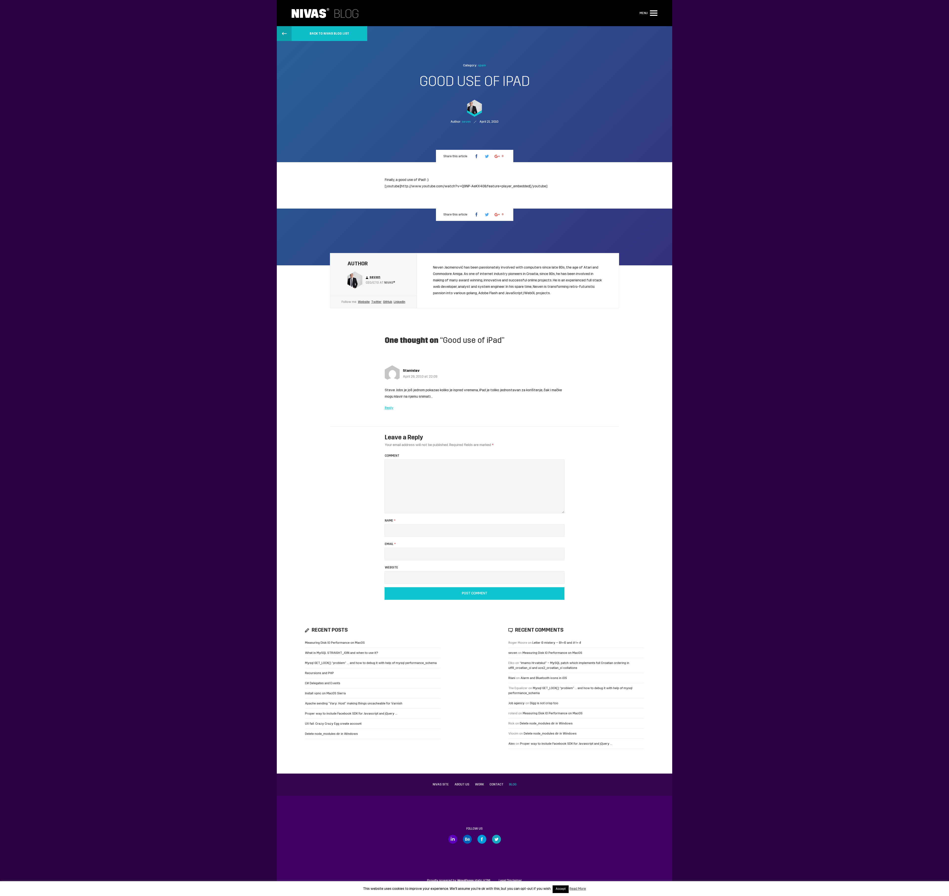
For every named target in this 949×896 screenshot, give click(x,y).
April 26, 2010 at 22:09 (420, 377)
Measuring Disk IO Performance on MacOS (335, 642)
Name (390, 520)
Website (364, 302)
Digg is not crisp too (544, 703)
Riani (511, 678)
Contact (496, 784)
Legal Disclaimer (510, 880)
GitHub (387, 302)
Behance (467, 839)
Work (479, 784)
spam (482, 65)
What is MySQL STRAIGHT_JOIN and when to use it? (341, 653)
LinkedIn (399, 302)
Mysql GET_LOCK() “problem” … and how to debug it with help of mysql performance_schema (371, 663)
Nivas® (389, 282)
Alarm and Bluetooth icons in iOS (543, 678)
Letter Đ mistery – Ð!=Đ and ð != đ (556, 642)
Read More (577, 889)
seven (512, 653)
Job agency (516, 703)
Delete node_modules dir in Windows (331, 734)
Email (390, 544)
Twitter (376, 302)
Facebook (481, 839)
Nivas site (441, 784)
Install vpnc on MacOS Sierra (325, 693)
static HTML (474, 880)
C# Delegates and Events (322, 683)
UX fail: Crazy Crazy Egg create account (333, 723)
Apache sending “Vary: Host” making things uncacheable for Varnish (353, 703)
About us (461, 784)
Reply (389, 408)
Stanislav (411, 371)
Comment (392, 455)
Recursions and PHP (319, 673)
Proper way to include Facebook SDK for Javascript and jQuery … (351, 713)
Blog (513, 784)
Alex (511, 743)
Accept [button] (561, 889)
